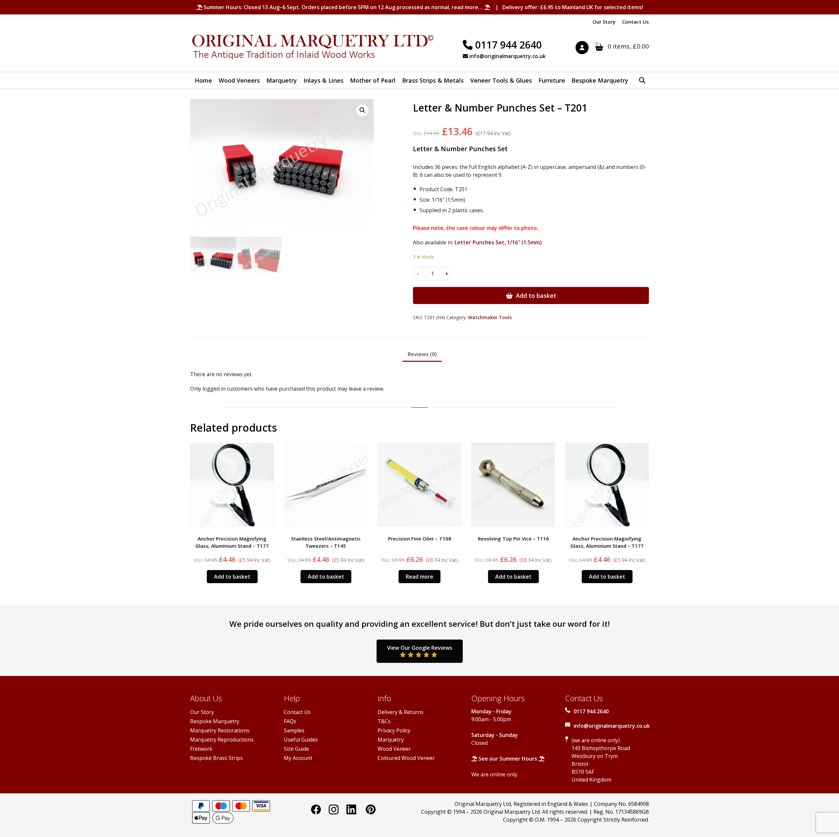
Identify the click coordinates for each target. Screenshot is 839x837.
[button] (362, 110)
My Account (298, 758)
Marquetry (281, 80)
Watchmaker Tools (490, 317)
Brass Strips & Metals (433, 80)
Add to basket (536, 295)
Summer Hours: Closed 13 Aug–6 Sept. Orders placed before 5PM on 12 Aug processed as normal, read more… (343, 7)
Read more (419, 576)
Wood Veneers (239, 80)
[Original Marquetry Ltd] (313, 48)
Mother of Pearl (373, 80)
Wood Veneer (394, 748)
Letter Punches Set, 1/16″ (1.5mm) (498, 242)
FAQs (290, 721)
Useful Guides (301, 739)
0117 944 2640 (507, 44)
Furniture (551, 80)
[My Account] (585, 48)
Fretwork (201, 748)
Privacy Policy (394, 730)
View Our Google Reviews (419, 647)
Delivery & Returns (400, 712)
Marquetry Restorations (219, 730)
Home (203, 80)
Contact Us (635, 21)
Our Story (604, 21)
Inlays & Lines (323, 80)
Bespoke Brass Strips (216, 758)
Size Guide (296, 748)
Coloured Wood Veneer (406, 758)
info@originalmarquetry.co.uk (507, 56)
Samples (294, 730)
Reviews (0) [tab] (422, 354)
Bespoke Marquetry (600, 80)
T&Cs (384, 721)
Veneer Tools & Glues (501, 80)
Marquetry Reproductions (222, 739)
